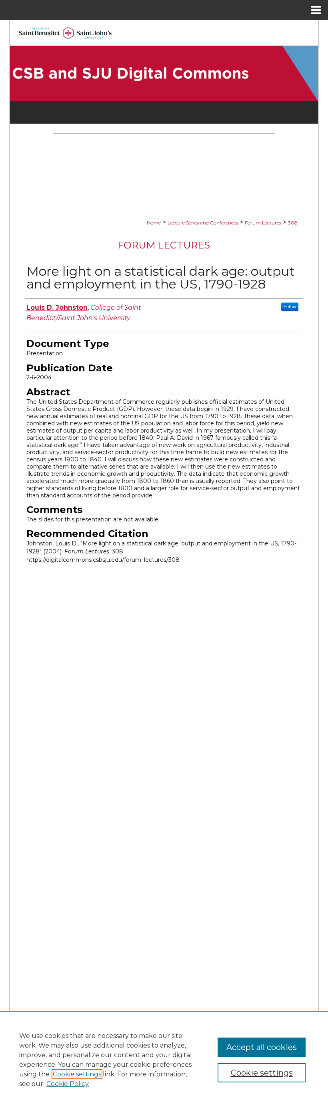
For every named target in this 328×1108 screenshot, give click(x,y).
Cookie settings (77, 1074)
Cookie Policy (67, 1084)
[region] (164, 1059)
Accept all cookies (261, 1047)
